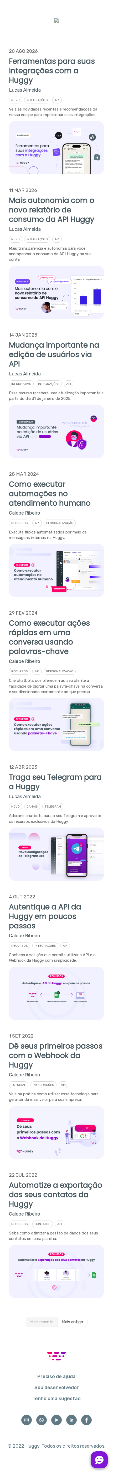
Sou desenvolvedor (56, 1387)
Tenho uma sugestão (56, 1398)
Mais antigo (72, 1322)
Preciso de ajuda (56, 1376)
